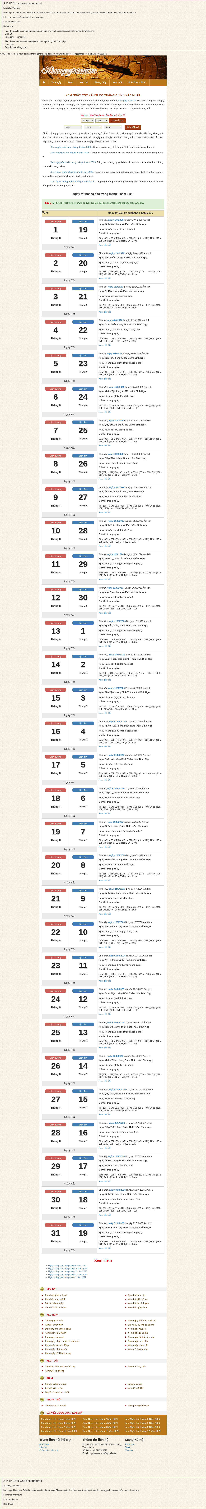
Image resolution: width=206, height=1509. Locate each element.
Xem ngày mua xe (137, 1328)
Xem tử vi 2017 (135, 1388)
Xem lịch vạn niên (54, 1324)
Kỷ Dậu (108, 291)
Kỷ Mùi (108, 625)
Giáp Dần (110, 458)
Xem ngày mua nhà (138, 1341)
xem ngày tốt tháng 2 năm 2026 (100, 1419)
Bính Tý (109, 1194)
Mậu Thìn (110, 926)
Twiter (128, 1447)
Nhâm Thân (111, 1060)
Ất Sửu (108, 826)
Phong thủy (100, 82)
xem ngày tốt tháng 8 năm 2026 (100, 1427)
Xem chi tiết (105, 245)
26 (83, 463)
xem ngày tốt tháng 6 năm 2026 (142, 1423)
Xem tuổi (117, 82)
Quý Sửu (109, 424)
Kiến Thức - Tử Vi (137, 82)
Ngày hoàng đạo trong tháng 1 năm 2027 (67, 1277)
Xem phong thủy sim (138, 1405)
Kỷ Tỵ (108, 960)
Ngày (45, 212)
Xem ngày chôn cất (138, 1345)
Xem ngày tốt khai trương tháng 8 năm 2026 (73, 162)
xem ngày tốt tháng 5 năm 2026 (100, 1423)
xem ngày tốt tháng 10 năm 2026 (59, 1431)
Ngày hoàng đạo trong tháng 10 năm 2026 (67, 1268)
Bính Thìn (110, 525)
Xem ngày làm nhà (54, 1337)
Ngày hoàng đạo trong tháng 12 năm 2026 (67, 1274)
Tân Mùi (109, 1026)
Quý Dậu (109, 1093)
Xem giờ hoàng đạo (138, 1349)
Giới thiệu (44, 1444)
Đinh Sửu (110, 1227)
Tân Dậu (109, 692)
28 (83, 530)
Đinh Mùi (109, 224)
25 (83, 430)
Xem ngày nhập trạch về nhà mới (62, 1341)
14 (55, 664)
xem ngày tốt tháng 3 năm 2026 (142, 1419)
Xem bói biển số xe (137, 1299)
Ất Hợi (108, 1160)
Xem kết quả (117, 120)
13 (55, 631)
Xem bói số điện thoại (56, 1295)
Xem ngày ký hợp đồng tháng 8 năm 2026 (72, 181)
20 (83, 263)
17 (55, 764)
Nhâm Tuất (110, 725)
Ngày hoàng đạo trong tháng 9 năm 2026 (67, 1265)
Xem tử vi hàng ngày (55, 1384)
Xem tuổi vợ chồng (54, 1370)
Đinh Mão (110, 893)
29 (83, 564)
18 (55, 798)
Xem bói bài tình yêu (138, 1303)
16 (55, 731)
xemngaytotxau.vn (127, 100)
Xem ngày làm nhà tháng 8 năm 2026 (69, 152)
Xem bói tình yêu (136, 1295)
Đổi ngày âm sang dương (58, 1328)
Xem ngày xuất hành (55, 1332)
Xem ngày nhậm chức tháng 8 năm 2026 (71, 172)
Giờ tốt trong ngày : (110, 233)
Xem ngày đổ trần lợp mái (141, 1337)
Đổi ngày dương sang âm (141, 1324)
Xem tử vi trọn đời (54, 1388)
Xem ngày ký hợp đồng (57, 1345)
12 (55, 597)
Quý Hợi (109, 759)
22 (83, 329)
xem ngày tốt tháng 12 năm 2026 (143, 1431)
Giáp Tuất (110, 1127)
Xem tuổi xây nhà (137, 1366)
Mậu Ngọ (109, 592)
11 (55, 564)
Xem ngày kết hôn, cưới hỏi (142, 1320)
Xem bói (84, 82)
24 (83, 396)
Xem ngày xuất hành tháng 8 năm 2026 (71, 147)
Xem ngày (56, 82)
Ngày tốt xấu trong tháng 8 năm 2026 (130, 213)
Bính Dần (110, 859)
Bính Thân (125, 625)
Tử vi (70, 82)
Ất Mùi (125, 224)
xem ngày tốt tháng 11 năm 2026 (101, 1431)
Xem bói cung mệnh (55, 1299)
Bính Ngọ (141, 224)
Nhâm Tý (109, 391)
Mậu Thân (110, 257)
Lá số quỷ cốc (135, 1384)
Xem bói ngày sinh (137, 1307)
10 (55, 530)
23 (83, 363)
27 (83, 497)
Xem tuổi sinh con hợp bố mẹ (60, 1366)
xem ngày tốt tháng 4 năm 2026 (58, 1423)
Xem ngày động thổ (138, 1332)
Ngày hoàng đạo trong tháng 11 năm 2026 (67, 1271)
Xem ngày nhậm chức (56, 1349)
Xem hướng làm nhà (55, 1405)
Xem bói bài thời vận (55, 1307)
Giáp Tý (109, 792)
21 (83, 296)
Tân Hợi (109, 358)
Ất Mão (108, 491)
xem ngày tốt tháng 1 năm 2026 (58, 1419)
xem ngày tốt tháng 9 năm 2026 (142, 1427)
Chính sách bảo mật (48, 1450)
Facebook (129, 1444)
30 (83, 597)
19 (83, 229)
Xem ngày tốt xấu (54, 1320)
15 (55, 697)
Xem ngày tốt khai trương (58, 1353)
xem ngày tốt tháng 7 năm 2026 (58, 1427)
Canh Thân (111, 659)
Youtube (129, 1450)
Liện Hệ (43, 1447)
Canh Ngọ (110, 993)
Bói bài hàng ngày (54, 1303)
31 (55, 1233)
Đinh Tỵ (109, 558)
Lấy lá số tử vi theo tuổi (57, 1392)
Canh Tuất (110, 324)
